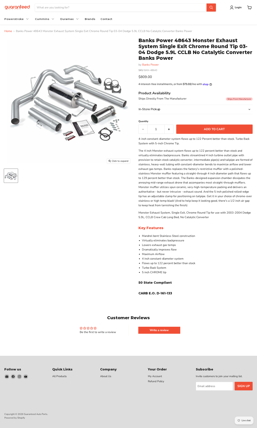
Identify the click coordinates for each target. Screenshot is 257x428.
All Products (59, 376)
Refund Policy (156, 381)
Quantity (143, 121)
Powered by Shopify (14, 417)
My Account (155, 376)
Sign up (243, 386)
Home (8, 31)
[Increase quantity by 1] (169, 129)
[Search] (211, 7)
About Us (105, 376)
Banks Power (150, 65)
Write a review (159, 330)
